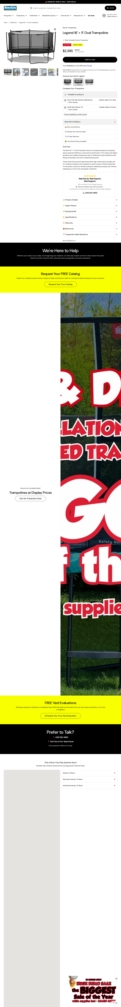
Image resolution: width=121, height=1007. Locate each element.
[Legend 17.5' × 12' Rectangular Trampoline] (89, 82)
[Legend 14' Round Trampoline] (67, 82)
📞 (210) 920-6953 (90, 193)
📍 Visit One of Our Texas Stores (61, 741)
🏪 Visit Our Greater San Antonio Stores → (90, 187)
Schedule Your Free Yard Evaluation (60, 716)
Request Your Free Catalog (60, 284)
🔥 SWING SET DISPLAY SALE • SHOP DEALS (60, 2)
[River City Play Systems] (10, 8)
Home (5, 22)
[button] (110, 8)
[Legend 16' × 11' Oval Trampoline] (78, 82)
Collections (13, 22)
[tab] (72, 102)
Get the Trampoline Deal (30, 498)
